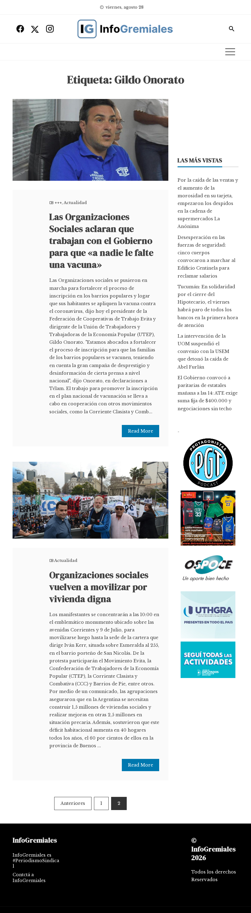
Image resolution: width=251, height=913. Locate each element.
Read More (140, 431)
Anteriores (73, 803)
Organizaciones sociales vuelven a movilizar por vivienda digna (98, 587)
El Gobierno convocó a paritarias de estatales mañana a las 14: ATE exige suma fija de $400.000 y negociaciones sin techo (208, 393)
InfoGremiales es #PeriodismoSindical (36, 860)
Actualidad (75, 202)
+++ (58, 202)
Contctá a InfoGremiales (29, 877)
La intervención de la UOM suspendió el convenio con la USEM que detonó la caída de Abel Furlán (203, 351)
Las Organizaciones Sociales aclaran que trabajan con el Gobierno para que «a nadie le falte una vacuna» (101, 240)
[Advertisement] (208, 122)
